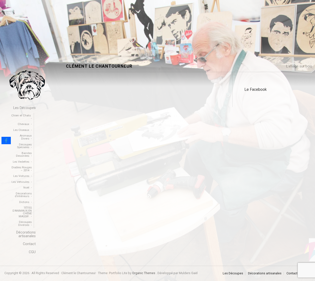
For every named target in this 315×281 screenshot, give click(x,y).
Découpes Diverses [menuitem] (25, 223)
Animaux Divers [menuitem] (26, 137)
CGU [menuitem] (32, 252)
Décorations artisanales (265, 273)
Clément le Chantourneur (99, 66)
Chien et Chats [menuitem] (21, 115)
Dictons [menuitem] (24, 202)
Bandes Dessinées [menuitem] (24, 154)
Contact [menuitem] (29, 244)
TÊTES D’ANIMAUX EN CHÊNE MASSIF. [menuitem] (22, 212)
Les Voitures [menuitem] (21, 176)
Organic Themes (143, 273)
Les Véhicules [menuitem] (20, 182)
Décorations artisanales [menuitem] (26, 234)
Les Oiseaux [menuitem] (21, 130)
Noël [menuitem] (26, 187)
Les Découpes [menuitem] (24, 108)
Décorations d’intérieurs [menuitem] (23, 195)
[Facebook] (6, 140)
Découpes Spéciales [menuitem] (24, 146)
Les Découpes (233, 273)
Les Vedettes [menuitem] (21, 161)
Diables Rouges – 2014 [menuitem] (22, 169)
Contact (292, 273)
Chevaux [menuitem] (23, 124)
